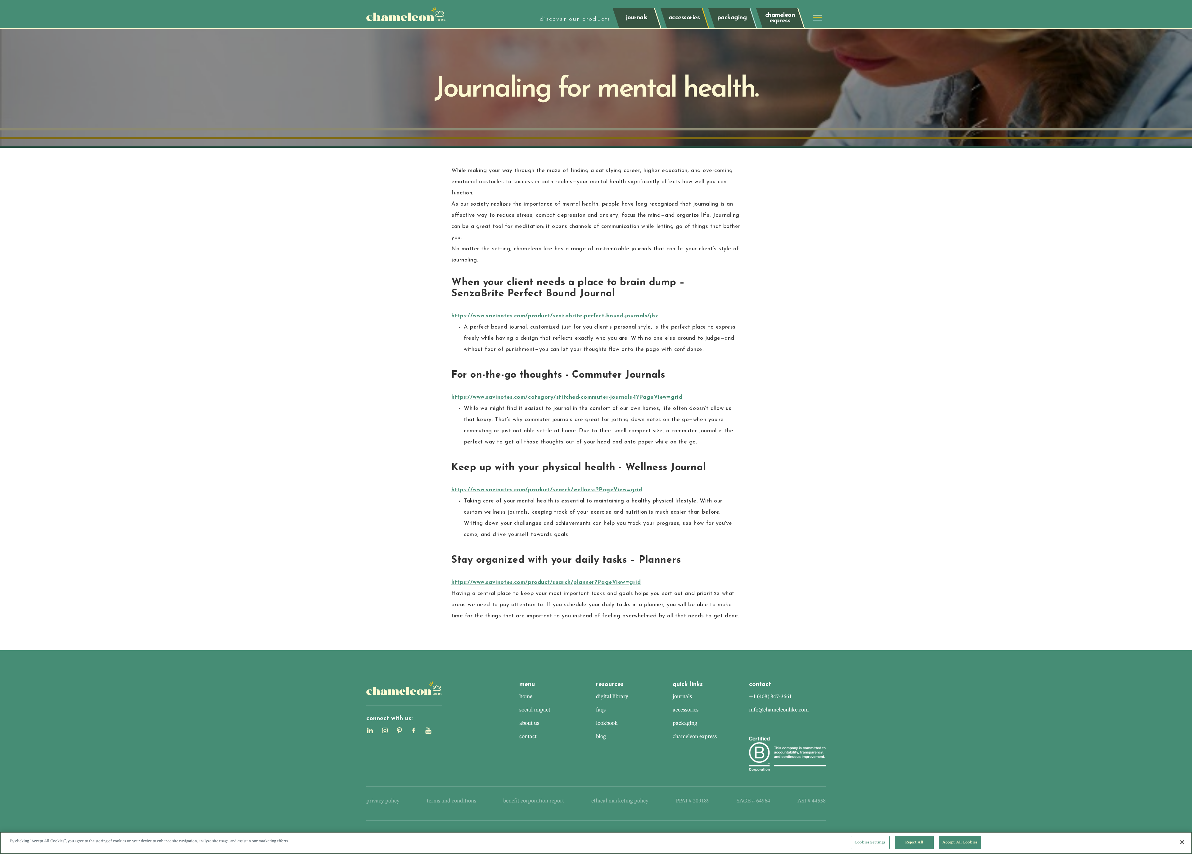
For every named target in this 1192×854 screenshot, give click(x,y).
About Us (529, 723)
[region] (596, 843)
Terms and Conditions (451, 801)
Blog (601, 736)
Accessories (685, 710)
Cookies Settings (870, 842)
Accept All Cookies (960, 842)
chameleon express (695, 736)
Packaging (685, 723)
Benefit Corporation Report (533, 801)
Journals (682, 696)
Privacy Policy (383, 801)
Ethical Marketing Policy (619, 801)
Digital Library (612, 696)
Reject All (914, 842)
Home (525, 696)
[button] (817, 17)
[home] (405, 14)
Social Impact (534, 710)
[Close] (1182, 842)
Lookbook (607, 723)
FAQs (601, 710)
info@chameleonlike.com (779, 710)
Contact (528, 736)
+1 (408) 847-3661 (770, 696)
